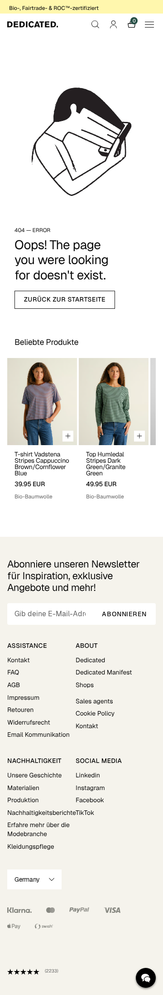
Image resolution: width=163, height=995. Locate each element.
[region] (81, 429)
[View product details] (42, 473)
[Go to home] (32, 24)
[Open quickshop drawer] (67, 436)
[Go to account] (113, 24)
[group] (42, 429)
